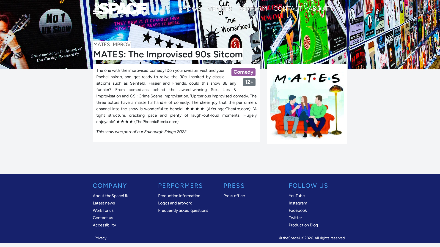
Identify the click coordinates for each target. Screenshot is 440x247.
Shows (189, 8)
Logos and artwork (175, 203)
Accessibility (104, 225)
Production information (179, 195)
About (318, 8)
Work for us (103, 210)
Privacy (101, 238)
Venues (220, 8)
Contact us (103, 217)
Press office (234, 195)
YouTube (297, 195)
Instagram (298, 203)
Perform (253, 8)
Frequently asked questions (183, 210)
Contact (287, 8)
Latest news (104, 203)
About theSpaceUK (111, 195)
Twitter (295, 217)
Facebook (298, 210)
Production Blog (303, 225)
